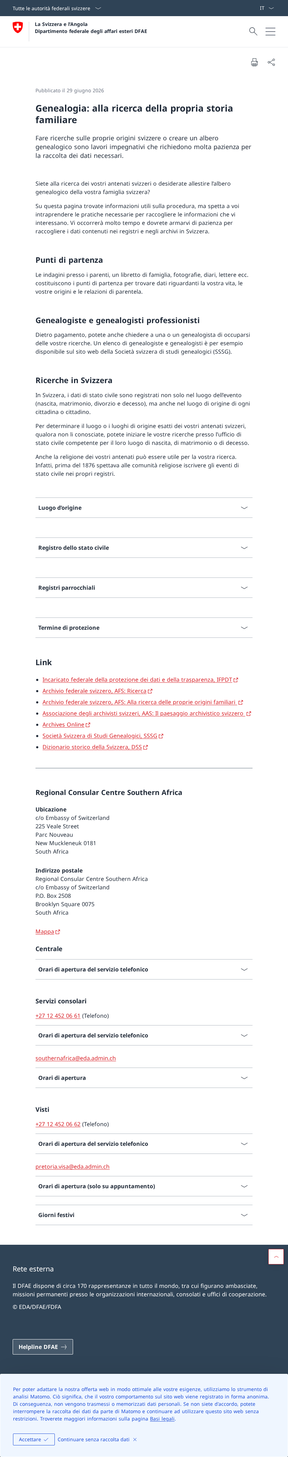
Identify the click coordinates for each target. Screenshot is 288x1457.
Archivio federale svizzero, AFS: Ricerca (94, 691)
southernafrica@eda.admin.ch (75, 1058)
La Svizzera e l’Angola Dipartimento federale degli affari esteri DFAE (91, 27)
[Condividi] (271, 62)
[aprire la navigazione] (270, 31)
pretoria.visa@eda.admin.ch (72, 1166)
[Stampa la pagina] (254, 62)
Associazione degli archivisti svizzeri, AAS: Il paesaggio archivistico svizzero (143, 713)
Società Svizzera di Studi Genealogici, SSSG (99, 736)
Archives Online (63, 724)
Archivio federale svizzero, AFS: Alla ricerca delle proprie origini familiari (139, 702)
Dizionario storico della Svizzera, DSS (92, 747)
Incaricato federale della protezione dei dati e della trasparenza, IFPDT (137, 679)
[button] (276, 1256)
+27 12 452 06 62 (57, 1124)
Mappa (44, 931)
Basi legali (162, 1418)
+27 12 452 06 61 (57, 1016)
